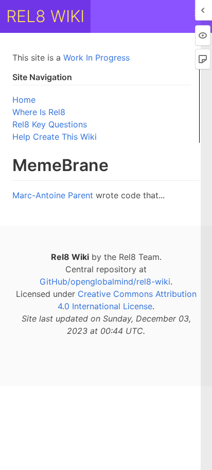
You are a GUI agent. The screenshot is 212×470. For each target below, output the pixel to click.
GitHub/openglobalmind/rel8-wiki (105, 281)
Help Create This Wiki (54, 136)
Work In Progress (96, 57)
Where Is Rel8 (38, 112)
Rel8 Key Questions (49, 124)
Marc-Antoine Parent (52, 195)
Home (24, 100)
